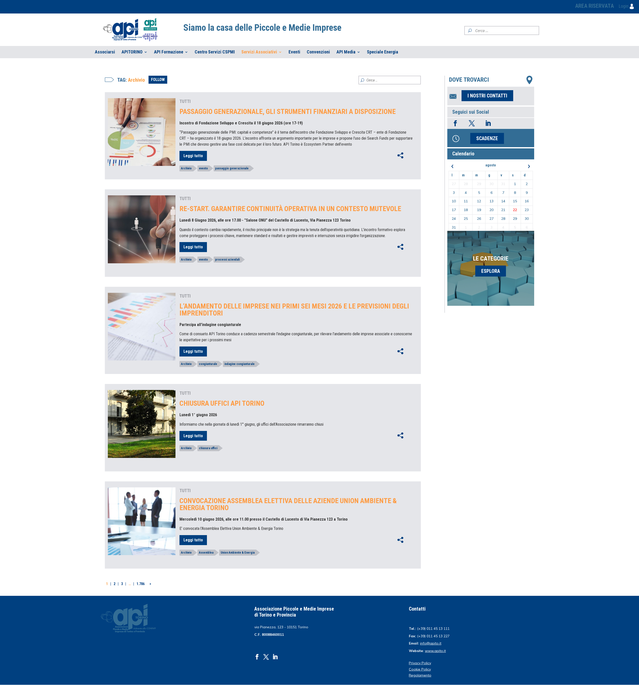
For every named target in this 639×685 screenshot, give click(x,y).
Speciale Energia (382, 52)
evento (203, 168)
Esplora (490, 271)
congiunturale (208, 364)
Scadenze (487, 138)
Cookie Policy (420, 669)
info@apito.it (430, 643)
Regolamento (420, 675)
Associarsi (105, 52)
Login (624, 6)
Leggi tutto (193, 155)
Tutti (185, 101)
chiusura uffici (208, 448)
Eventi (294, 52)
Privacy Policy (420, 663)
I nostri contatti (487, 96)
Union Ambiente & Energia (238, 552)
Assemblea (206, 552)
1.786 (141, 584)
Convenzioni (318, 52)
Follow (158, 79)
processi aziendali (227, 259)
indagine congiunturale (239, 364)
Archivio (186, 168)
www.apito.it (435, 651)
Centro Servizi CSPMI (215, 52)
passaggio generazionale (232, 168)
